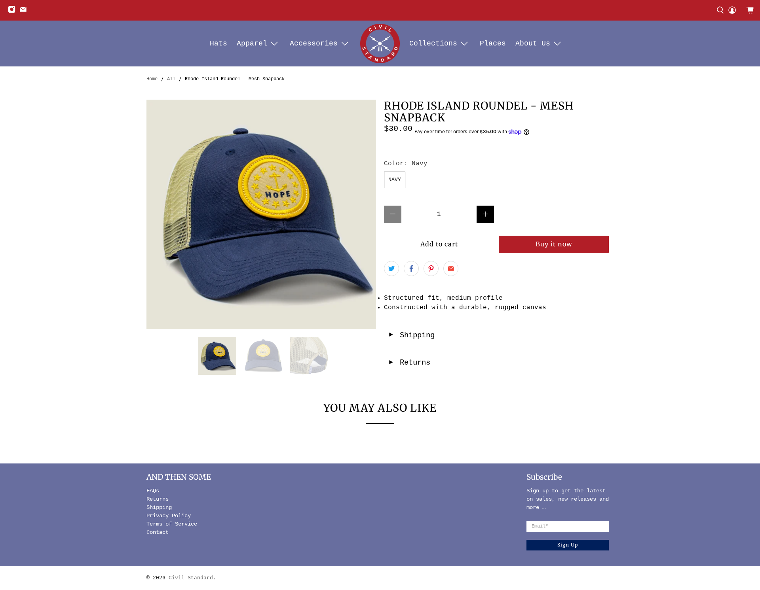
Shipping (411, 335)
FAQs (152, 491)
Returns (409, 362)
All (171, 79)
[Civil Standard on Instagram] (13, 11)
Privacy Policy (168, 515)
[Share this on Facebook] (411, 268)
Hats (218, 43)
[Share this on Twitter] (391, 268)
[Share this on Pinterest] (431, 268)
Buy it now (554, 244)
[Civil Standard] (380, 43)
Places (493, 43)
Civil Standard (191, 578)
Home (152, 79)
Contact (157, 532)
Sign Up (567, 545)
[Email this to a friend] (450, 268)
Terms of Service (171, 524)
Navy (394, 180)
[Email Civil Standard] (25, 11)
